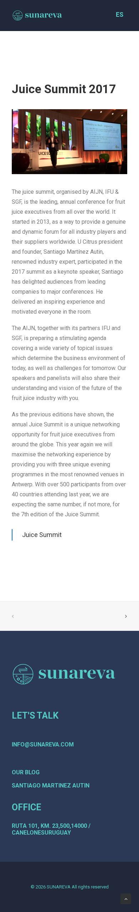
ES (120, 14)
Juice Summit (42, 534)
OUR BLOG (26, 772)
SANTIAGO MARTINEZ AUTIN (50, 785)
